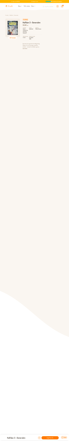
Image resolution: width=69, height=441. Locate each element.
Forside (6, 15)
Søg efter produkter (49, 6)
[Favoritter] (57, 6)
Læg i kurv (49, 437)
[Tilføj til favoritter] (39, 437)
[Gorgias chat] (64, 437)
